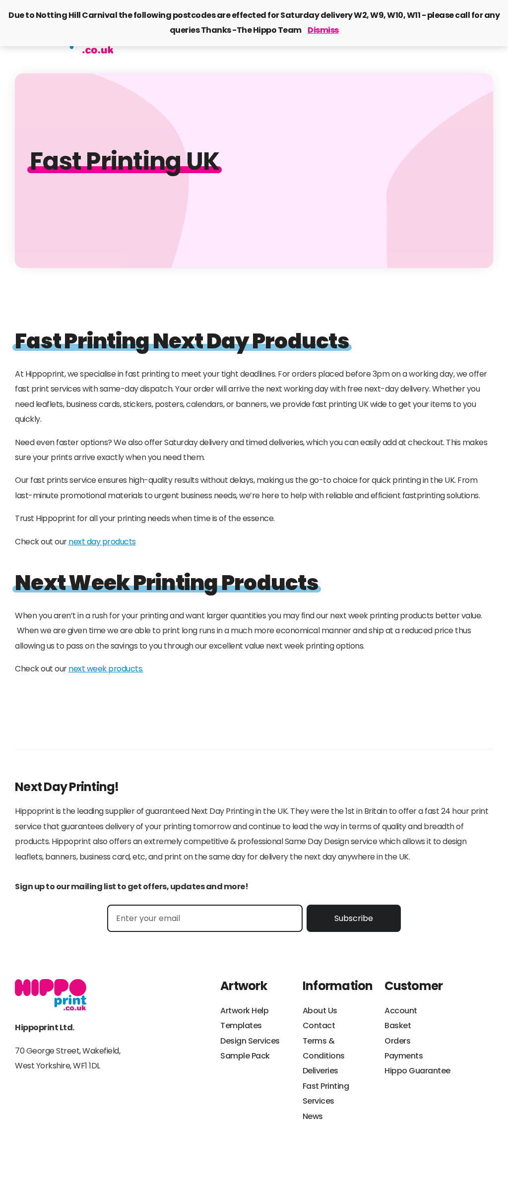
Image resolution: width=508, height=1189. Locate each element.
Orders (397, 1041)
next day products (102, 541)
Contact (319, 1025)
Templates (241, 1025)
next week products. (105, 668)
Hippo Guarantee (417, 1070)
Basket (397, 1025)
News (313, 1116)
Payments (403, 1055)
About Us (320, 1010)
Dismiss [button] (323, 30)
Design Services (250, 1041)
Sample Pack (245, 1055)
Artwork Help (244, 1010)
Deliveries (320, 1070)
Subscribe (353, 918)
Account (400, 1010)
